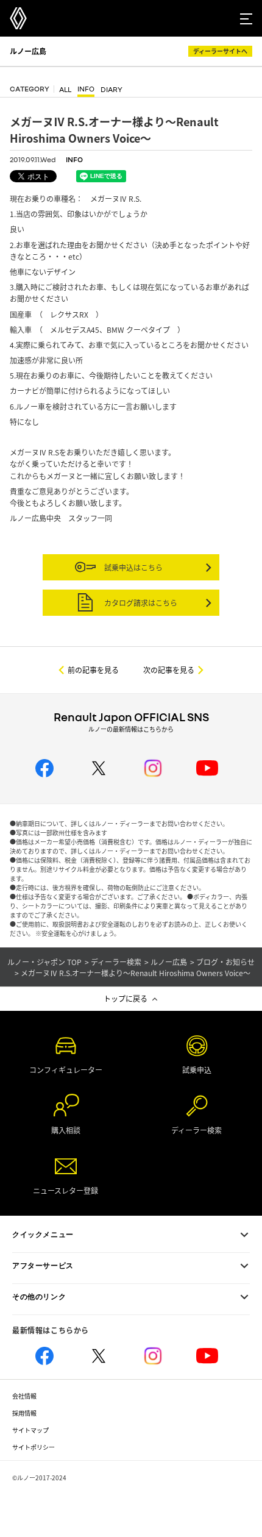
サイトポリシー (33, 1447)
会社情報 (24, 1395)
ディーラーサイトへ (220, 50)
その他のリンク (39, 1297)
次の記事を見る (168, 670)
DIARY (111, 90)
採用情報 (24, 1413)
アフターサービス (43, 1265)
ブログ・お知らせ (225, 962)
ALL (65, 90)
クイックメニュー (43, 1234)
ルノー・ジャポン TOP (44, 962)
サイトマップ (30, 1430)
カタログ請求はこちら (139, 602)
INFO (85, 89)
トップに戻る (125, 998)
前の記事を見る (93, 670)
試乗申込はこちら (132, 567)
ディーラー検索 (116, 962)
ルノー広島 (28, 51)
